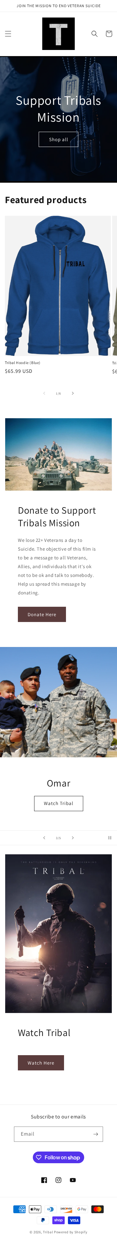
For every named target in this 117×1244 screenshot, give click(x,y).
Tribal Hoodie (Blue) (23, 362)
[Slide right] (73, 393)
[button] (8, 34)
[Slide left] (44, 393)
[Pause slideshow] (110, 838)
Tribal (48, 1232)
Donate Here (42, 614)
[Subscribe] (95, 1134)
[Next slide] (73, 838)
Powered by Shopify (70, 1232)
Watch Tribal (58, 803)
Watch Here (41, 1063)
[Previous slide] (44, 838)
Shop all (58, 139)
